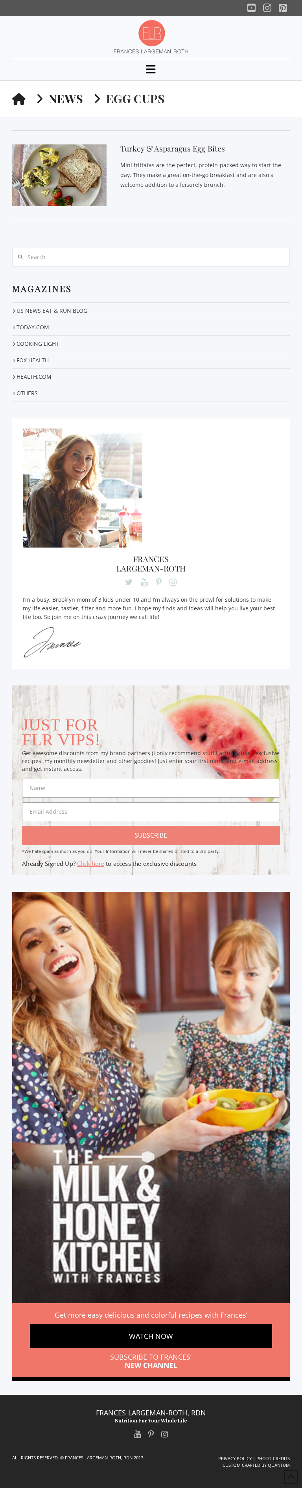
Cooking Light (38, 343)
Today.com (33, 327)
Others (27, 393)
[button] (151, 69)
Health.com (34, 376)
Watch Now (151, 1336)
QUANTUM (279, 1465)
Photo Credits (273, 1458)
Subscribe (150, 835)
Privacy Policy (235, 1458)
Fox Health (33, 360)
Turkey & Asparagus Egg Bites (172, 148)
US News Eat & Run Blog (52, 310)
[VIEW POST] (59, 175)
